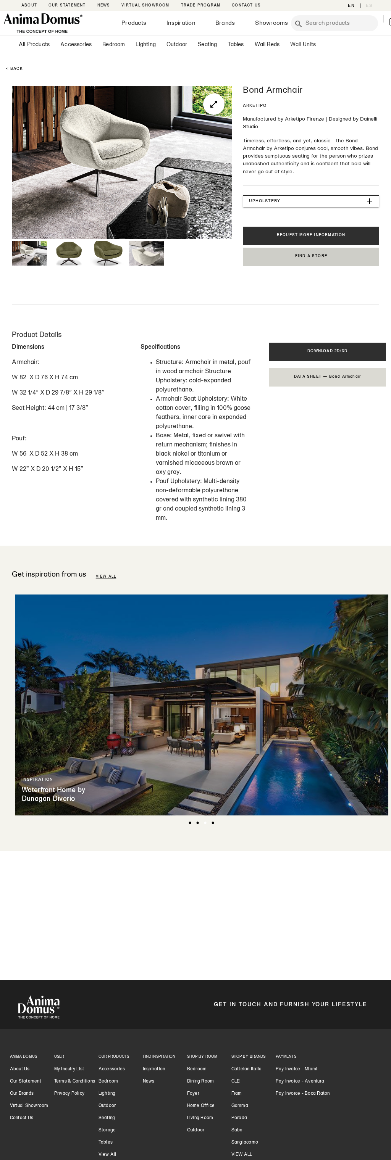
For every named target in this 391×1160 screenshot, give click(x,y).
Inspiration (180, 23)
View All (107, 1155)
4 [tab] (213, 823)
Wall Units (303, 44)
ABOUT (29, 5)
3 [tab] (205, 823)
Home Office (201, 1106)
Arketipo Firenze (304, 119)
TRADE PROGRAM (201, 5)
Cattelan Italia (246, 1069)
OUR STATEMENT (67, 5)
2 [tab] (197, 823)
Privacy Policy (69, 1094)
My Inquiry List (69, 1069)
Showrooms (271, 23)
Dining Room (200, 1081)
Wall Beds (267, 44)
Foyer (193, 1094)
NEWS (103, 5)
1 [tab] (190, 823)
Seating (207, 44)
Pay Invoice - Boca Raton (303, 1094)
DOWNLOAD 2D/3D (327, 351)
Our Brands (22, 1094)
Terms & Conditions (74, 1081)
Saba (237, 1130)
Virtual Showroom (29, 1106)
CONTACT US (246, 5)
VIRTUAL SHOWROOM (145, 5)
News (149, 1081)
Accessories (76, 44)
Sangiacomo (245, 1142)
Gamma (239, 1106)
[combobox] (340, 23)
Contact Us (22, 1118)
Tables (236, 44)
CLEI (236, 1081)
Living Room (200, 1118)
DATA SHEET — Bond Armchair (327, 377)
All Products (34, 44)
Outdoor (176, 44)
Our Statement (25, 1081)
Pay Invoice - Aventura (300, 1081)
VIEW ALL (106, 576)
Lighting (145, 44)
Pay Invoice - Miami (297, 1069)
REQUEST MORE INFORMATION (311, 235)
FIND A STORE (311, 256)
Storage (107, 1130)
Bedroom (113, 44)
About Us (20, 1069)
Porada (239, 1118)
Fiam (236, 1094)
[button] (311, 201)
